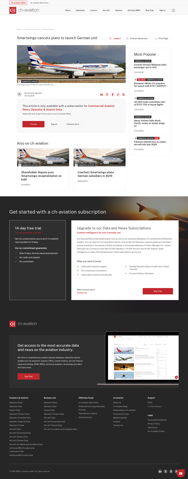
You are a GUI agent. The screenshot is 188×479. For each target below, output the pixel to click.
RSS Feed (124, 94)
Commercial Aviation (32, 29)
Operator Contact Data (19, 414)
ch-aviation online (18, 3)
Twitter (166, 471)
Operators (80, 10)
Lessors (93, 10)
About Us (117, 402)
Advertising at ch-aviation (124, 410)
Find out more (73, 124)
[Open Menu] (173, 10)
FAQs (150, 402)
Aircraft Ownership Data (20, 433)
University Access (121, 414)
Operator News (16, 402)
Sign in (162, 10)
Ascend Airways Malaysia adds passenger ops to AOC (150, 66)
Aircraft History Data (18, 437)
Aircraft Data (15, 429)
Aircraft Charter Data (18, 440)
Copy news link (118, 94)
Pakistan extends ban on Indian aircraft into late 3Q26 (150, 143)
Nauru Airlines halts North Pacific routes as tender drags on (149, 123)
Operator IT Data (16, 425)
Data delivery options (88, 413)
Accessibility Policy (156, 431)
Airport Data (14, 410)
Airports (118, 10)
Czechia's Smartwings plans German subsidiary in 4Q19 (96, 174)
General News (48, 29)
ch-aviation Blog (120, 406)
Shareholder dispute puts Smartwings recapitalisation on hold (41, 176)
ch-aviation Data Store (39, 3)
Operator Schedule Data (20, 418)
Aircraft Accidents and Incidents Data (26, 444)
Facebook (113, 94)
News (67, 10)
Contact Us (118, 425)
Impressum (152, 427)
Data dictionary (85, 417)
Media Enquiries (120, 418)
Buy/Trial (150, 10)
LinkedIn (102, 94)
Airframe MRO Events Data (21, 455)
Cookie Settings (155, 406)
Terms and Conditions (157, 420)
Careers (116, 422)
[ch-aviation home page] (24, 10)
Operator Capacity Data (19, 422)
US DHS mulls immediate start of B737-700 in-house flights (149, 103)
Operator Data (15, 406)
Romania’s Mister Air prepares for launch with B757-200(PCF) (150, 84)
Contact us (82, 293)
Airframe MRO (134, 10)
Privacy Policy (154, 424)
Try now (33, 124)
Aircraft (106, 10)
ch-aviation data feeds (88, 402)
